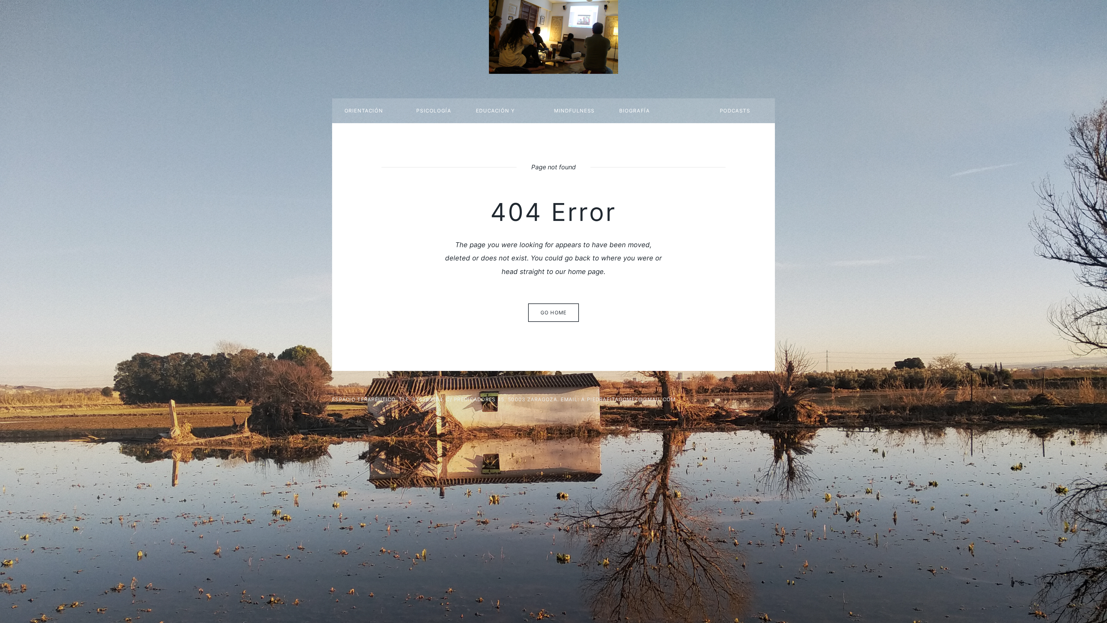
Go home (554, 312)
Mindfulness (574, 111)
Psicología (433, 111)
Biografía (634, 111)
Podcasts (735, 111)
